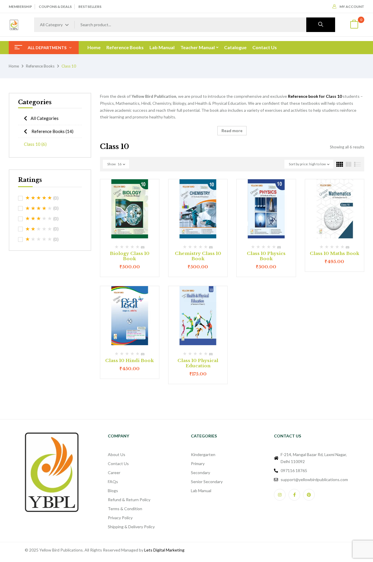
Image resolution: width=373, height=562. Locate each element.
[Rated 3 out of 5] (39, 218)
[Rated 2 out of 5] (39, 229)
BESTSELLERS (89, 6)
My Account (351, 6)
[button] (354, 25)
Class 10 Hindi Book (129, 360)
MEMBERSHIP (20, 6)
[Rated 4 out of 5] (39, 208)
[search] (320, 24)
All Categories (45, 118)
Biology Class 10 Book (129, 256)
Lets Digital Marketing (164, 549)
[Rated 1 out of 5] (39, 239)
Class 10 (35, 144)
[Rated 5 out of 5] (39, 198)
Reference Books (40, 66)
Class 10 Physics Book (266, 256)
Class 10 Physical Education (197, 363)
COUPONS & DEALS (55, 6)
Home (14, 66)
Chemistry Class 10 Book (198, 256)
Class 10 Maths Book (334, 253)
